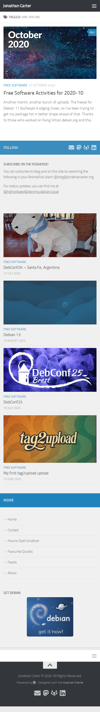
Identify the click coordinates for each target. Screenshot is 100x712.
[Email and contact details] (71, 147)
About (12, 573)
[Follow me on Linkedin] (94, 147)
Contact (13, 530)
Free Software (15, 85)
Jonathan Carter (17, 5)
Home (12, 519)
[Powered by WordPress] (34, 682)
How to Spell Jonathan (23, 541)
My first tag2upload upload (25, 473)
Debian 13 (12, 334)
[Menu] (94, 6)
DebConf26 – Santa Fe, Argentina (31, 267)
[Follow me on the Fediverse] (79, 147)
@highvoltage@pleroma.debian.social (31, 192)
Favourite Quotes (20, 551)
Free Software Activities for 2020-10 (43, 93)
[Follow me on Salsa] (86, 147)
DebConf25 (13, 402)
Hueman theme (73, 682)
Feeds (12, 562)
